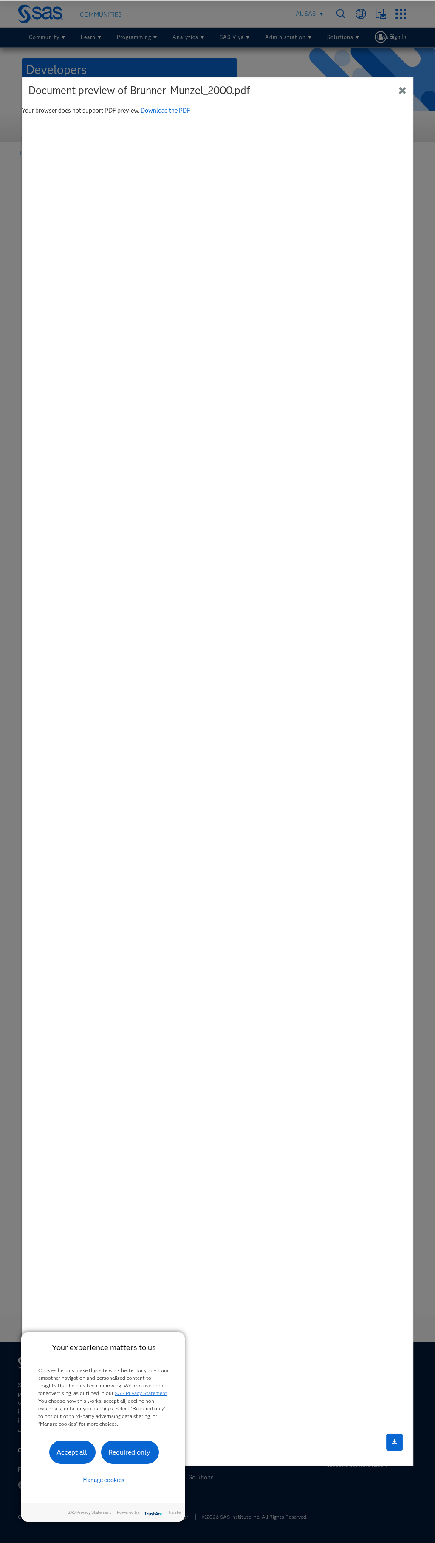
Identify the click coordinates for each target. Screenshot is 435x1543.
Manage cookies (103, 1480)
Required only (129, 1452)
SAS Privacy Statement (141, 1393)
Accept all (71, 1452)
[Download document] (394, 1442)
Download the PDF (165, 110)
